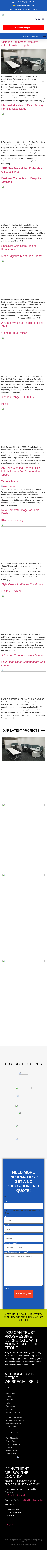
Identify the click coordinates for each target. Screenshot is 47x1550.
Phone (7, 1234)
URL (5, 1201)
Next (43, 723)
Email (6, 1225)
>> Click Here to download (16, 1495)
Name (6, 1216)
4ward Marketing (30, 1544)
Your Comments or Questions (16, 1252)
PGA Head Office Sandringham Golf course (23, 660)
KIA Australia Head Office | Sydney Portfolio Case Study (22, 107)
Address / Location (11, 1243)
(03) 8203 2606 (13, 1525)
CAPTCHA (8, 1288)
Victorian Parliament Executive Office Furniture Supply (19, 43)
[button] (39, 19)
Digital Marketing (16, 1544)
